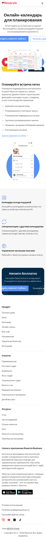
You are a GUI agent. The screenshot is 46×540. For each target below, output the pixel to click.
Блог (4, 429)
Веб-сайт (6, 332)
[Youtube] (8, 519)
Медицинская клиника (11, 390)
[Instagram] (3, 519)
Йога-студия (7, 375)
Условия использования (12, 505)
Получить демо (8, 312)
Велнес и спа (7, 385)
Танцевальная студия (11, 380)
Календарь (6, 322)
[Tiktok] (20, 519)
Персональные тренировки (13, 395)
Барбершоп (7, 371)
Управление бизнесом (11, 341)
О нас (4, 415)
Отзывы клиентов (9, 424)
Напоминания (8, 336)
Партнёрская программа (12, 438)
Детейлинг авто (8, 399)
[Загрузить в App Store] (9, 492)
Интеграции (7, 346)
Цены (4, 317)
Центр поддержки (9, 419)
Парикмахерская (9, 361)
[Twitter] (14, 519)
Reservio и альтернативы (13, 434)
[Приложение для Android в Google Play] (25, 492)
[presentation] (42, 3)
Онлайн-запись (8, 327)
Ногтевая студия (9, 366)
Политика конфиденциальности (15, 510)
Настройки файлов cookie (13, 514)
